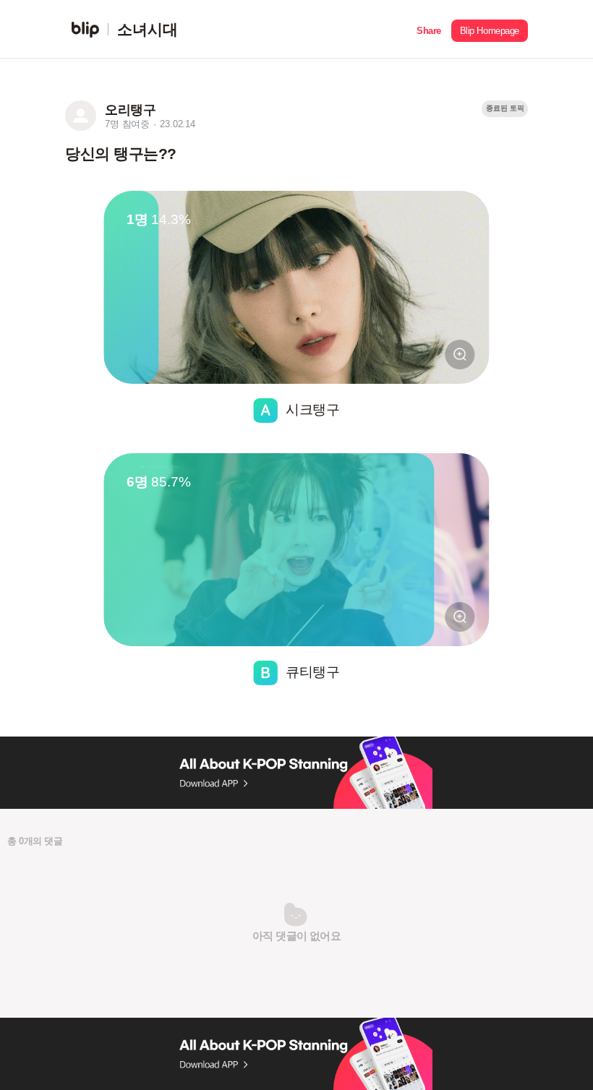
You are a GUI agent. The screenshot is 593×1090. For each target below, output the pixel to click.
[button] (429, 29)
